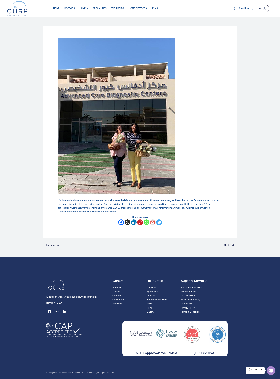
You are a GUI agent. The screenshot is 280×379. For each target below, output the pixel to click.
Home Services (138, 8)
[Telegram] (159, 222)
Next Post (230, 245)
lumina (84, 8)
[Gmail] (153, 222)
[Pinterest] (140, 222)
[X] (127, 222)
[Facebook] (121, 222)
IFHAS (155, 8)
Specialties (100, 8)
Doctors (69, 8)
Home (56, 8)
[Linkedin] (134, 222)
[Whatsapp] (146, 222)
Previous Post (51, 245)
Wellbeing (117, 8)
